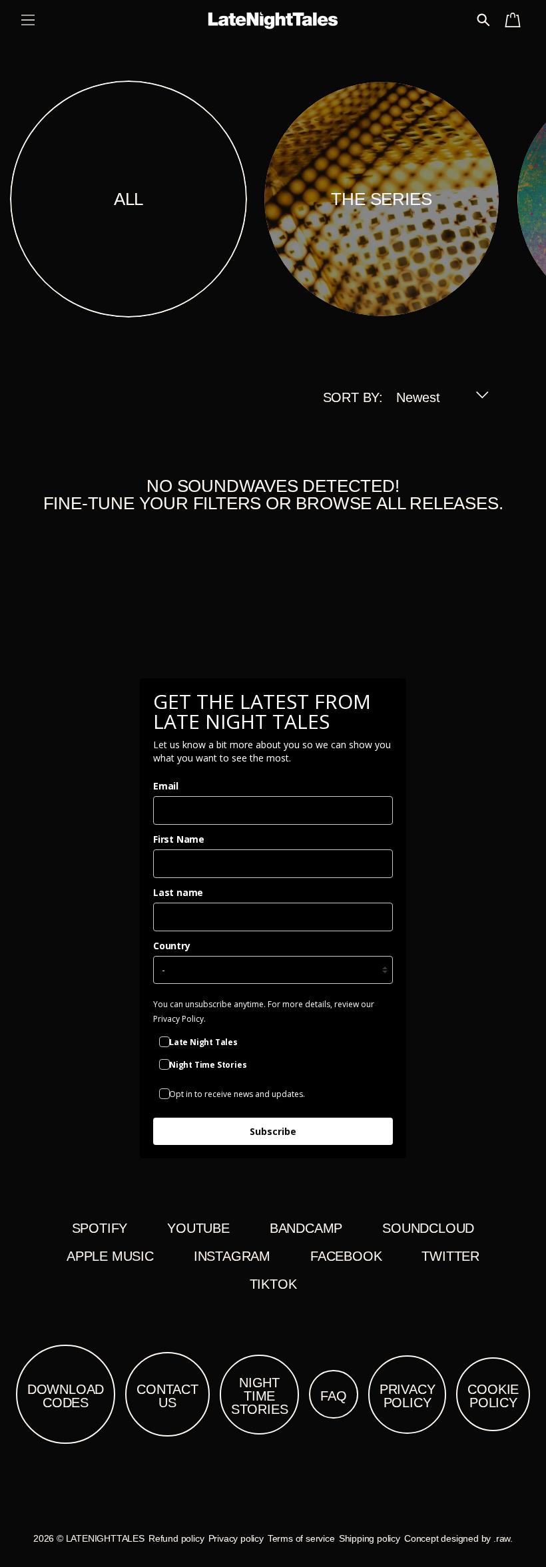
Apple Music (110, 1256)
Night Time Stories (259, 1396)
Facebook (346, 1256)
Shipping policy (369, 1538)
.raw (501, 1538)
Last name (178, 892)
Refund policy (176, 1538)
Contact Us (167, 1396)
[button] (28, 20)
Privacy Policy (407, 1396)
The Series (381, 199)
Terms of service (301, 1538)
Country (171, 945)
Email (165, 786)
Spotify (100, 1228)
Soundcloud (428, 1228)
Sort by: (353, 397)
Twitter (450, 1256)
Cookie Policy (493, 1396)
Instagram (232, 1256)
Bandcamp (306, 1228)
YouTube (198, 1228)
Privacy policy (236, 1538)
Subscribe (273, 1131)
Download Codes (65, 1396)
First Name (178, 839)
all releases (437, 503)
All (128, 199)
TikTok (273, 1284)
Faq (333, 1396)
